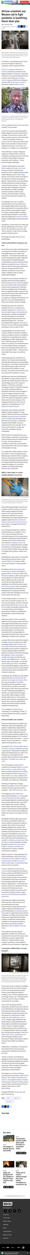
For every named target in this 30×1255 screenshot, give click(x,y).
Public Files (5, 1224)
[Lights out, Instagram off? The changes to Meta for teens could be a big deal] (8, 1164)
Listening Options (7, 1231)
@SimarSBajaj (6, 1088)
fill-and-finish (5, 576)
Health (8, 1098)
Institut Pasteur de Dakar (9, 571)
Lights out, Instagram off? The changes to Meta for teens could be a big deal (8, 1177)
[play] (2, 1253)
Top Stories (9, 1101)
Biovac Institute (17, 569)
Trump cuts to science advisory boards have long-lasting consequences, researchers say (21, 1178)
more (5, 1080)
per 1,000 (24, 790)
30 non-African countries (17, 82)
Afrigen (10, 642)
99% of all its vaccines (8, 586)
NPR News (16, 1098)
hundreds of (16, 264)
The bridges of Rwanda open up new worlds (8, 1149)
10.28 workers (16, 790)
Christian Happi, (20, 174)
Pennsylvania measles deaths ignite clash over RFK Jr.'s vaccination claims (21, 1143)
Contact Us (5, 1238)
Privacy (5, 1228)
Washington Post (21, 1077)
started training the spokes (10, 663)
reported (19, 285)
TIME (8, 1077)
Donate (25, 2)
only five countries (21, 217)
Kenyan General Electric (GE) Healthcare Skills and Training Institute (14, 859)
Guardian (13, 1077)
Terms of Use (6, 1217)
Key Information (7, 1221)
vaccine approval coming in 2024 (17, 680)
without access (19, 84)
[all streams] (28, 1253)
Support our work (7, 1234)
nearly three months (15, 283)
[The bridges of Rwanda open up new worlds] (8, 1138)
